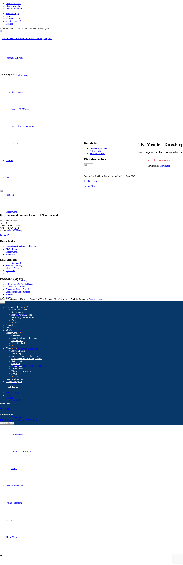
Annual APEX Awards (16, 286)
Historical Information (21, 371)
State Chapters (17, 361)
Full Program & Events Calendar (20, 284)
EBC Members (12, 249)
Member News (12, 268)
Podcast (9, 325)
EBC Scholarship (19, 343)
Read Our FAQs (97, 153)
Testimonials (17, 368)
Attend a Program (14, 381)
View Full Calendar (20, 309)
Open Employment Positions (24, 338)
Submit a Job (17, 340)
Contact (9, 24)
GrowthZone (165, 166)
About (8, 348)
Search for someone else (159, 160)
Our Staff (15, 363)
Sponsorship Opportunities (18, 292)
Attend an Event (97, 151)
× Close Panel (7, 423)
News (8, 16)
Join (7, 327)
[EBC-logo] (26, 38)
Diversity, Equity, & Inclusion (24, 356)
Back (17, 322)
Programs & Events (14, 246)
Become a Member (98, 148)
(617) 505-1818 (13, 18)
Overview (15, 335)
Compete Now (95, 299)
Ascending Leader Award (17, 289)
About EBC (11, 254)
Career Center (12, 252)
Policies (9, 294)
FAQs (8, 273)
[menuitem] (94, 13)
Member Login (12, 13)
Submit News (90, 186)
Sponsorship (17, 312)
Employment (17, 366)
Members (10, 330)
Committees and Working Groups (26, 358)
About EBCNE (18, 351)
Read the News (91, 181)
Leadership (16, 353)
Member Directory (14, 265)
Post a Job (10, 270)
